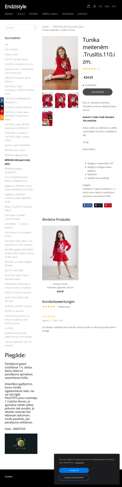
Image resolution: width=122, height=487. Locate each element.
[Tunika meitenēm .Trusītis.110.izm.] (47, 100)
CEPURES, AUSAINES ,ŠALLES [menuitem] (19, 64)
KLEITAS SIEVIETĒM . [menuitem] (14, 270)
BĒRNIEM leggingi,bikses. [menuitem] (16, 155)
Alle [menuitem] (6, 44)
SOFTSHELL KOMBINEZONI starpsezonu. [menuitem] (18, 100)
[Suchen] (35, 28)
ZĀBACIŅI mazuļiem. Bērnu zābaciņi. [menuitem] (18, 79)
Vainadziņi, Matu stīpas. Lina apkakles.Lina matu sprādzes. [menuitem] (19, 243)
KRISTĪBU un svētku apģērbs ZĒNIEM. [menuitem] (18, 263)
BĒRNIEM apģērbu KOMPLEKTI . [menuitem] (14, 170)
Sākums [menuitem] (9, 13)
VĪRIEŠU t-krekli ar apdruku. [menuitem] (18, 292)
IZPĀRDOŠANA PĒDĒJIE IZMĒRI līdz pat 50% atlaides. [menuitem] (19, 335)
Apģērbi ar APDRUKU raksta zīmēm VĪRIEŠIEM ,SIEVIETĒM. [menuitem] (19, 187)
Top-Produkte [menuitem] (11, 49)
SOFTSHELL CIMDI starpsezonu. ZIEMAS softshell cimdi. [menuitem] (19, 90)
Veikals (45, 26)
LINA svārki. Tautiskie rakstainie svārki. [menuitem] (15, 217)
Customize (79, 462)
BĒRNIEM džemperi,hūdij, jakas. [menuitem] (17, 162)
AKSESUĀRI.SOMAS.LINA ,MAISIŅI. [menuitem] (16, 299)
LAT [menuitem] (100, 6)
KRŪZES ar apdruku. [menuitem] (14, 311)
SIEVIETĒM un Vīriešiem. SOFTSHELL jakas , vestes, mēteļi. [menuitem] (17, 137)
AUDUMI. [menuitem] (9, 328)
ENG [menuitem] (107, 6)
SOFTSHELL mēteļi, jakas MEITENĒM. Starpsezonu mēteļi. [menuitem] (17, 116)
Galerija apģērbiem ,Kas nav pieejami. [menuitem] (18, 343)
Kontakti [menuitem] (82, 13)
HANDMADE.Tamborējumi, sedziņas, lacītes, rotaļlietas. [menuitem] (18, 285)
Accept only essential (74, 477)
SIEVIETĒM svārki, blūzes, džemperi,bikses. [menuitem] (17, 277)
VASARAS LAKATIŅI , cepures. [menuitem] (19, 306)
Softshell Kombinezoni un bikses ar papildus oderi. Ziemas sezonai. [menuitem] (17, 320)
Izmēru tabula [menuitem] (50, 13)
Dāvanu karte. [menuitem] (11, 54)
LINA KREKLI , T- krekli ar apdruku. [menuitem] (16, 225)
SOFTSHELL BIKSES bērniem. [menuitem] (18, 107)
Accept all (74, 470)
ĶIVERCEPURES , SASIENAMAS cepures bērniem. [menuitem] (19, 71)
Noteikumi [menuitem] (68, 13)
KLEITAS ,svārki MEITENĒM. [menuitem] (18, 145)
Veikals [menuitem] (21, 13)
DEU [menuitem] (114, 6)
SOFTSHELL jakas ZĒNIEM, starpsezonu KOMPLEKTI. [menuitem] (17, 126)
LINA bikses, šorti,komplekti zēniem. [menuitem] (18, 234)
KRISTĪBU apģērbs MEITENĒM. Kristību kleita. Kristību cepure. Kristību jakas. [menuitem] (19, 253)
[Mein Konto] (95, 6)
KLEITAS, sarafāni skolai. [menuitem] (16, 59)
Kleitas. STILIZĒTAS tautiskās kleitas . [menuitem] (18, 208)
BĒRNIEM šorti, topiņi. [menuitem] (15, 150)
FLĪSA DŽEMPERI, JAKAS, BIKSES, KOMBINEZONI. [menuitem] (16, 179)
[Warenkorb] (89, 6)
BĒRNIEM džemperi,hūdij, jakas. (68, 26)
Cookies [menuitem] (9, 476)
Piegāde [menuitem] (33, 13)
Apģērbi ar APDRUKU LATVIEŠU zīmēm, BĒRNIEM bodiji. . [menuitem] (18, 198)
